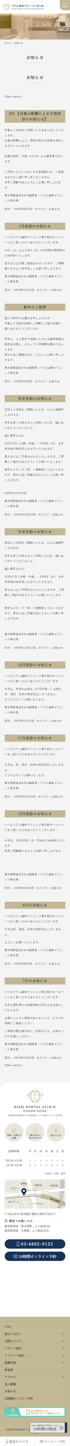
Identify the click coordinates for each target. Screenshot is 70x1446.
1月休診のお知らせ (35, 226)
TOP (8, 1326)
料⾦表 (9, 1369)
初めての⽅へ (13, 1334)
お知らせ (54, 208)
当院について (13, 1341)
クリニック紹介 (15, 1355)
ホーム (8, 43)
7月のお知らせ (35, 981)
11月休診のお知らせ (35, 738)
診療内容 (10, 1362)
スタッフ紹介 (13, 1348)
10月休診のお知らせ (35, 814)
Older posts (13, 96)
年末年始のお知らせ (35, 398)
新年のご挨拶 (35, 307)
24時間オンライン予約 (19, 1398)
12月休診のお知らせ (35, 665)
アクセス (10, 1376)
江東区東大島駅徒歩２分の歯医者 (21, 1429)
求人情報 (10, 1384)
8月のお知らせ (35, 905)
